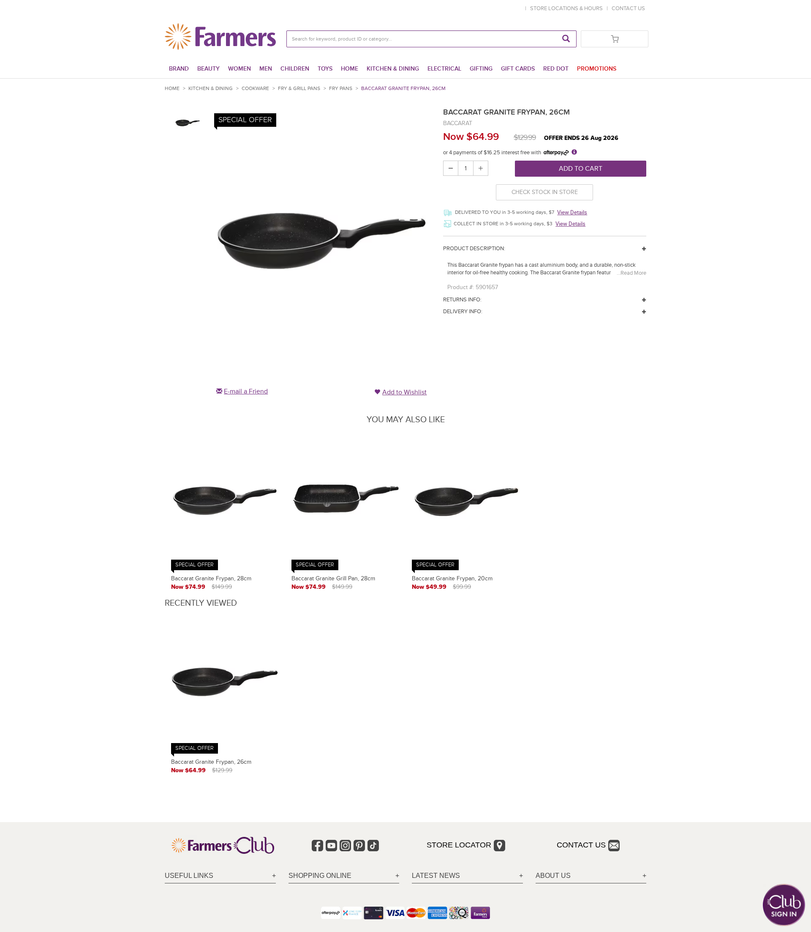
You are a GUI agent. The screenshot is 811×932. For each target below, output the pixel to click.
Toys (325, 68)
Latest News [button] (436, 875)
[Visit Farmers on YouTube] (331, 845)
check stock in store (545, 192)
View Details (572, 212)
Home (349, 68)
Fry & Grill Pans (299, 88)
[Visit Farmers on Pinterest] (359, 845)
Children (294, 68)
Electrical (444, 68)
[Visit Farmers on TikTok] (373, 845)
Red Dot (556, 68)
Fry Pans (340, 88)
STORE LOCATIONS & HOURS (567, 8)
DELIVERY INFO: (462, 311)
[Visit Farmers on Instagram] (345, 845)
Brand (179, 68)
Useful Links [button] (189, 875)
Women (239, 68)
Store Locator (459, 845)
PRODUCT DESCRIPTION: (474, 248)
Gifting (481, 68)
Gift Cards (518, 68)
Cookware (255, 88)
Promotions (596, 68)
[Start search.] (566, 38)
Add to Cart (580, 168)
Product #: (460, 287)
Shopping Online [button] (319, 875)
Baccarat (457, 123)
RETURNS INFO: (462, 299)
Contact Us (581, 845)
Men (265, 68)
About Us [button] (553, 875)
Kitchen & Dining (393, 68)
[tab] (220, 876)
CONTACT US (628, 8)
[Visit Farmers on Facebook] (317, 845)
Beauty (208, 68)
